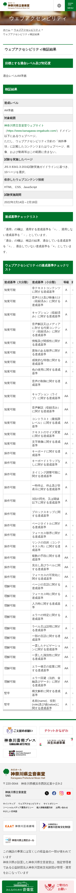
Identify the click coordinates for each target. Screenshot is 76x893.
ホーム (6, 29)
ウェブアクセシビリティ (27, 29)
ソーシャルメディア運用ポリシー (18, 807)
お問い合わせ (62, 807)
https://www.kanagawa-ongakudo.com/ (32, 130)
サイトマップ (9, 804)
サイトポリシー (51, 804)
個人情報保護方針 (44, 807)
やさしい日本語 (10, 811)
